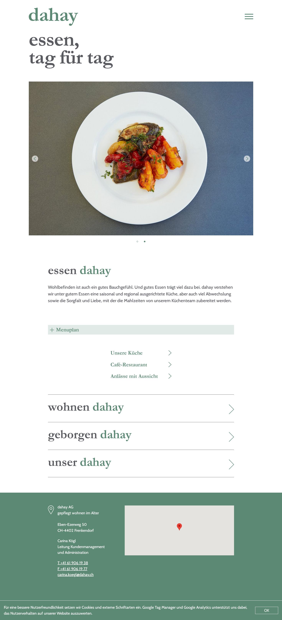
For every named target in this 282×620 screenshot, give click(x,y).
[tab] (141, 330)
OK (266, 610)
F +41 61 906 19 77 (72, 568)
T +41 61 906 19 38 (73, 563)
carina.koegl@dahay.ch (76, 574)
